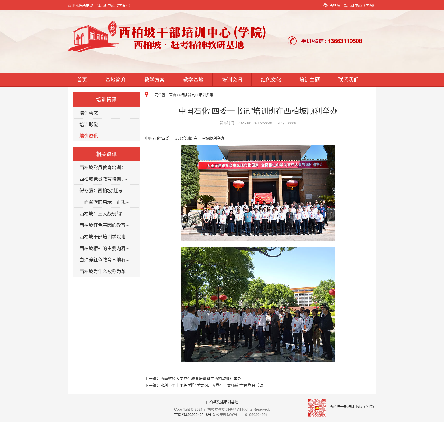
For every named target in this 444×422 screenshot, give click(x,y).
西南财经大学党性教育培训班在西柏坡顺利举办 (200, 378)
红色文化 (271, 79)
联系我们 (348, 79)
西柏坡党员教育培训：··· (103, 167)
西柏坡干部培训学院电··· (104, 236)
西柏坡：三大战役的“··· (102, 213)
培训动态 (88, 112)
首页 (82, 79)
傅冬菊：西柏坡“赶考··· (102, 190)
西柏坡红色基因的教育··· (104, 225)
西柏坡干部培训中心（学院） (352, 5)
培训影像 (88, 124)
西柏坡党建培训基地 (222, 401)
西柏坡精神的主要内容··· (104, 248)
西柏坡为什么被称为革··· (104, 271)
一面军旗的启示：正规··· (104, 201)
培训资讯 (232, 79)
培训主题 (309, 79)
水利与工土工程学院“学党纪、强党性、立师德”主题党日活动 (211, 385)
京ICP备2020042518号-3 (194, 414)
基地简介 (115, 79)
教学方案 (154, 79)
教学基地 (193, 79)
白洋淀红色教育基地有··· (104, 259)
